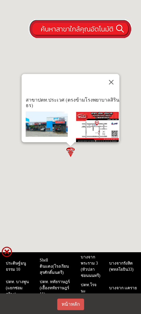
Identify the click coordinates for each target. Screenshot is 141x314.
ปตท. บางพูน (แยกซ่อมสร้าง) (17, 287)
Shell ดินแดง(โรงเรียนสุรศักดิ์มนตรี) (54, 266)
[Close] (111, 82)
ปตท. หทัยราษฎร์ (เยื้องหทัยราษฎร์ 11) (55, 287)
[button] (70, 151)
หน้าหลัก (71, 304)
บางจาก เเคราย (123, 288)
